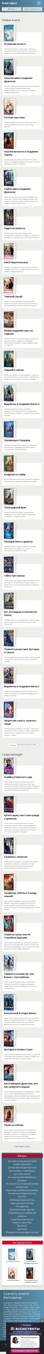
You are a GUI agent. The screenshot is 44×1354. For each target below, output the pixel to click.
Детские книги (22, 1174)
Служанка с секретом (15, 856)
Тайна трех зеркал (14, 575)
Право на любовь (14, 1124)
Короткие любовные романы (22, 1190)
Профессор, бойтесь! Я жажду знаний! (20, 894)
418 (34, 744)
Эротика (22, 1229)
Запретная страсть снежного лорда (20, 722)
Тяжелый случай (13, 296)
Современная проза (22, 1219)
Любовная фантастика (22, 1199)
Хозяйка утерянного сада (18, 777)
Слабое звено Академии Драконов (17, 190)
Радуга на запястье (14, 228)
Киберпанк (22, 1186)
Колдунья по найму (14, 474)
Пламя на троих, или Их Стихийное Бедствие (17, 936)
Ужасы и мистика (22, 1222)
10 (30, 744)
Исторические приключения (22, 1183)
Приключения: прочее (22, 1209)
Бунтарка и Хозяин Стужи (18, 1049)
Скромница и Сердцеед (17, 440)
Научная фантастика (22, 1203)
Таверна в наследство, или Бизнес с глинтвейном (19, 975)
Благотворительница (16, 262)
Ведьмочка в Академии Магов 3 (21, 404)
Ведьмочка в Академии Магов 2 (21, 686)
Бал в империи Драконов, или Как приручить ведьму (21, 1085)
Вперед (12, 745)
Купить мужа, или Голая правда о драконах (21, 817)
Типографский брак (15, 507)
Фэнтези (22, 1225)
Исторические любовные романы (22, 1179)
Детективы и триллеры (22, 1170)
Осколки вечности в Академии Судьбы (21, 153)
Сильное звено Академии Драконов (18, 79)
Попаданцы (22, 1206)
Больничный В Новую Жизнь (20, 1013)
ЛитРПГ (22, 1196)
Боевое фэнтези (22, 1164)
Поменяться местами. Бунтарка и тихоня (21, 651)
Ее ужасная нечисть (15, 43)
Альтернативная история (22, 1161)
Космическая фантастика (22, 1193)
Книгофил (9, 3)
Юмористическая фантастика (22, 1232)
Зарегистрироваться (32, 9)
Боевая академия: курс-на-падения (18, 332)
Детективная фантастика (22, 1167)
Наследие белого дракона (18, 541)
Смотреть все (22, 1146)
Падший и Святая (14, 369)
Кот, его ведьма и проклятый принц (20, 613)
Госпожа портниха (14, 117)
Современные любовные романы (22, 1214)
